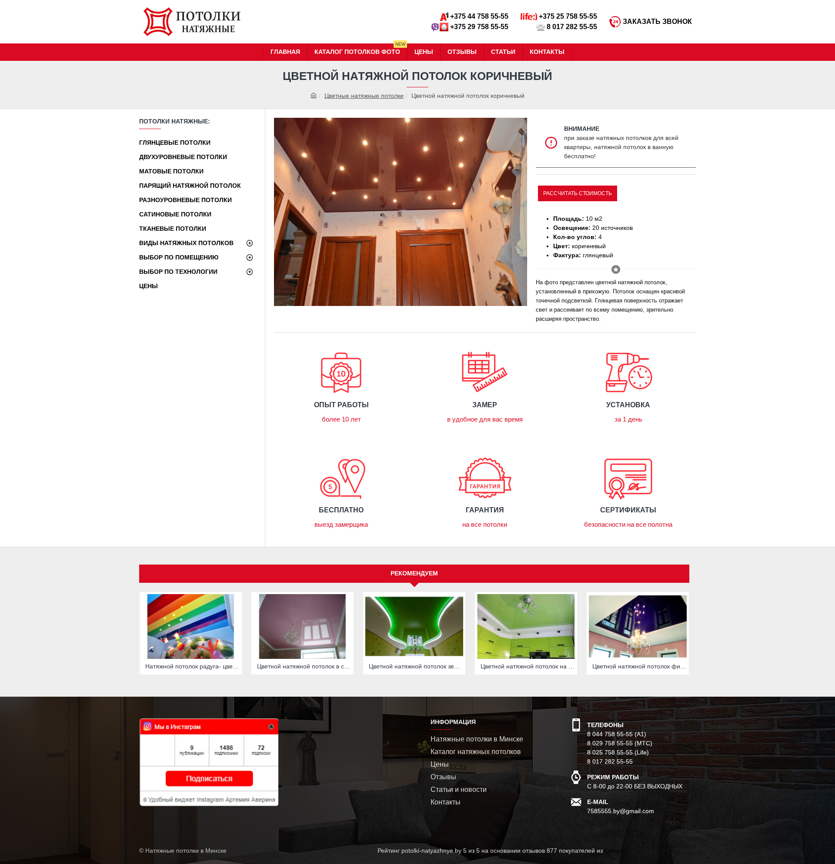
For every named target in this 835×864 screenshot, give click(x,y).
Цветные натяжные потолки (364, 95)
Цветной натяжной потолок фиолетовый (639, 666)
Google (615, 850)
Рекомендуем (414, 573)
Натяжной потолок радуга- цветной (192, 666)
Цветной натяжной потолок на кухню (528, 666)
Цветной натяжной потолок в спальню (304, 666)
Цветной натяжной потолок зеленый (416, 666)
